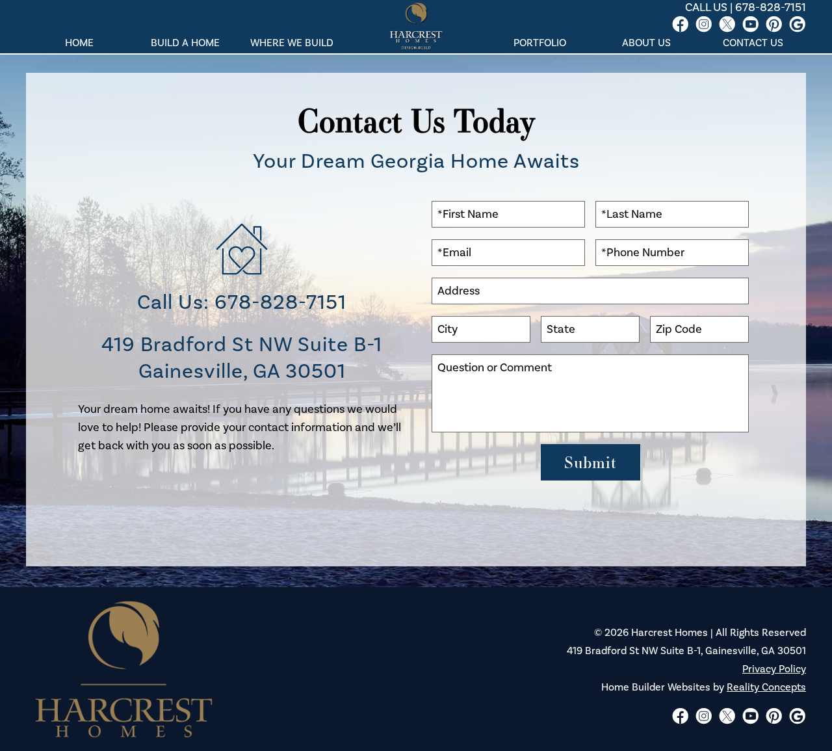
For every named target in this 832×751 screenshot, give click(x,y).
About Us (646, 42)
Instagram (703, 24)
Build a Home (185, 42)
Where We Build (291, 42)
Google (797, 24)
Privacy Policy (774, 669)
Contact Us (753, 42)
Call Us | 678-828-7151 (745, 7)
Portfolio (540, 42)
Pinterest (773, 24)
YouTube (750, 24)
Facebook (680, 24)
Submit (590, 462)
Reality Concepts (766, 687)
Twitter (727, 24)
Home (79, 42)
